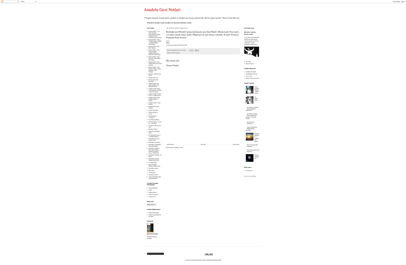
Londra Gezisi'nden (153, 110)
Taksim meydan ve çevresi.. (153, 113)
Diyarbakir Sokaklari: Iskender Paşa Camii (154, 159)
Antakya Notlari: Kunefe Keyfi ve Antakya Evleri (155, 94)
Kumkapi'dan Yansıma (251, 74)
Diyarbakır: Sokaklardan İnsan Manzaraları (155, 145)
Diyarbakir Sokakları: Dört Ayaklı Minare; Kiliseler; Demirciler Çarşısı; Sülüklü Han (154, 150)
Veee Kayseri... (152, 172)
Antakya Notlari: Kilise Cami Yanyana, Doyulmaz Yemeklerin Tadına (155, 90)
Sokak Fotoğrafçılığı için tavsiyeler (155, 215)
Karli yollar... (152, 170)
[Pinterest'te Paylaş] (198, 50)
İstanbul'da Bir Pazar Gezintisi (154, 107)
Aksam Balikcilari (153, 188)
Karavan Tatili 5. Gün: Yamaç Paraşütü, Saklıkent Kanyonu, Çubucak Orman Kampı (154, 52)
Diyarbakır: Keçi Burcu (154, 142)
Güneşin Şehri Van (153, 77)
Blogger (205, 260)
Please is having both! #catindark (252, 145)
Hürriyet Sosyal (250, 63)
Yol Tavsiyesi (249, 170)
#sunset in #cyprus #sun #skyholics (253, 150)
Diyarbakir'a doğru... (154, 168)
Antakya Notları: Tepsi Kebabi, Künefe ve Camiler (154, 99)
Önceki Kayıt (236, 144)
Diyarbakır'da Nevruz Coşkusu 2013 (154, 139)
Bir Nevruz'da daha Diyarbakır (153, 80)
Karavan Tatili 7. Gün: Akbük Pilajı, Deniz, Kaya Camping (155, 63)
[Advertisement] (203, 127)
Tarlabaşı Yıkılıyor (153, 129)
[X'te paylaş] (194, 50)
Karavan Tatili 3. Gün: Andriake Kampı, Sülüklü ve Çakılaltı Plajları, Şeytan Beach (155, 42)
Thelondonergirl (153, 234)
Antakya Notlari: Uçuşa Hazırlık (154, 103)
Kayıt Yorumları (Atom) (177, 147)
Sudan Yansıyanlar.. (153, 194)
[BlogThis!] (192, 50)
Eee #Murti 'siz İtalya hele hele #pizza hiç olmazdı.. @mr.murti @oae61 (251, 116)
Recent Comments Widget (250, 176)
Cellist (150, 190)
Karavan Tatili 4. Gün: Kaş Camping (154, 47)
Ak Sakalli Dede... (153, 162)
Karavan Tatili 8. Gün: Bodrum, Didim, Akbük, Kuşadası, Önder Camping (155, 69)
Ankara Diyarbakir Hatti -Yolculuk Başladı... (155, 177)
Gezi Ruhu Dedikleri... (154, 119)
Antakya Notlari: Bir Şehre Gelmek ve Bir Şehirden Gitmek (154, 85)
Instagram (178, 53)
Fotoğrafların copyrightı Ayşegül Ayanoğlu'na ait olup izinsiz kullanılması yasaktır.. (169, 23)
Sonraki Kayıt (170, 144)
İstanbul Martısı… (153, 192)
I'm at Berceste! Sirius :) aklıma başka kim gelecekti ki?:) (252, 108)
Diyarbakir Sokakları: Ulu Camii (155, 155)
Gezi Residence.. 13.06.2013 (153, 116)
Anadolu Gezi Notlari (162, 9)
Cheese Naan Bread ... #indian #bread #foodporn (252, 128)
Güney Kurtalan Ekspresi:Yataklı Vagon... (155, 165)
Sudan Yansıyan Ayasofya (252, 78)
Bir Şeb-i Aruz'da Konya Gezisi (155, 74)
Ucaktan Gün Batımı (251, 71)
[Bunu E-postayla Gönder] (190, 50)
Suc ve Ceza (249, 76)
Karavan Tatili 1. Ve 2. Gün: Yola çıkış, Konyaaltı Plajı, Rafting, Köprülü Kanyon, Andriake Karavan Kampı (155, 34)
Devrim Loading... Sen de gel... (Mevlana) (155, 122)
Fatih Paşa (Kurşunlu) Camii (154, 132)
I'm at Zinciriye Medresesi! (250, 122)
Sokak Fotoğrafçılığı (154, 212)
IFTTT (173, 53)
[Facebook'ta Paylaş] (196, 50)
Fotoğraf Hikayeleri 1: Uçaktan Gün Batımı (256, 137)
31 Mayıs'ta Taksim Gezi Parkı (155, 126)
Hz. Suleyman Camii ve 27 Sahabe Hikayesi (154, 135)
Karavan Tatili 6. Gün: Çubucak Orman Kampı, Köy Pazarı (155, 58)
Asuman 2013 (152, 196)
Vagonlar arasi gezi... (154, 174)
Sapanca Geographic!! (256, 156)
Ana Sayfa (203, 144)
